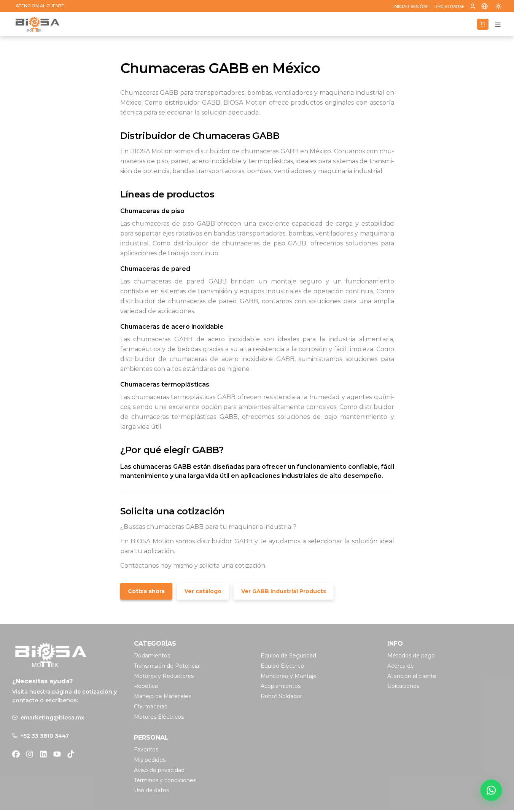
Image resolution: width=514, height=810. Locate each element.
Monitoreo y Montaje (289, 676)
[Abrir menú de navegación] (497, 24)
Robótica (146, 686)
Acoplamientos (281, 686)
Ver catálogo (203, 591)
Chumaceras (150, 706)
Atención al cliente (411, 676)
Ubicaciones (403, 686)
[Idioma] (484, 6)
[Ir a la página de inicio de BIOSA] (37, 24)
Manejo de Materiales (162, 696)
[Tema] (498, 6)
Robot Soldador (281, 696)
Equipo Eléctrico (282, 665)
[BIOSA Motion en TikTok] (71, 754)
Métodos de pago (411, 655)
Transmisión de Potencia (166, 665)
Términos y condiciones (165, 780)
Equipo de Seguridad (288, 655)
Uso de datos (151, 790)
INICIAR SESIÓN (410, 7)
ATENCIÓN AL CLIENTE (40, 6)
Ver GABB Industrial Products (283, 591)
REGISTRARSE (449, 7)
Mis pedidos (149, 759)
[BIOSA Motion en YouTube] (57, 754)
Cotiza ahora (146, 591)
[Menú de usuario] (473, 6)
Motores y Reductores (164, 676)
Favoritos (146, 749)
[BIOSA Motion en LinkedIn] (43, 754)
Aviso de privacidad (159, 770)
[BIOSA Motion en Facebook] (16, 754)
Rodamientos (152, 655)
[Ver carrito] (482, 24)
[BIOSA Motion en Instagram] (29, 754)
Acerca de (400, 665)
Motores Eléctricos (159, 716)
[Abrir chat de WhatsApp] (491, 790)
